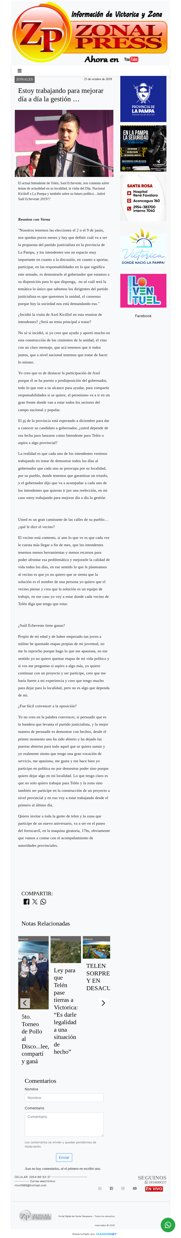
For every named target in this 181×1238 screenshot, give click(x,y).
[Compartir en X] (35, 903)
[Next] (103, 1003)
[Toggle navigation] (20, 71)
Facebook (143, 316)
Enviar (64, 1157)
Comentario (34, 1108)
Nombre (31, 1089)
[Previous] (25, 1003)
